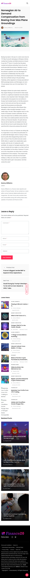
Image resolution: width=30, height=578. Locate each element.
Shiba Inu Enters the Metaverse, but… (17, 368)
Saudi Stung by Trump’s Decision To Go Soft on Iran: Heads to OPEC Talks (15, 286)
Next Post (6, 280)
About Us (15, 545)
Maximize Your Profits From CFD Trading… (19, 391)
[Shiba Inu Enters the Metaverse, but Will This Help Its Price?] (5, 368)
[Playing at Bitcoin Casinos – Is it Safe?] (5, 305)
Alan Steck (15, 329)
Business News (15, 364)
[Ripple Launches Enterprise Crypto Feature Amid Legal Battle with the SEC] (5, 379)
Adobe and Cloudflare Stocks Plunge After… (18, 403)
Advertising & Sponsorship (8, 547)
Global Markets (15, 301)
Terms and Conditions (6, 545)
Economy (13, 355)
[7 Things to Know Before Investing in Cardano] (5, 335)
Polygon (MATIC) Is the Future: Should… (18, 326)
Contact (12, 549)
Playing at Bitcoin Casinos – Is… (20, 305)
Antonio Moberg (16, 308)
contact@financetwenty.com (8, 566)
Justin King (15, 362)
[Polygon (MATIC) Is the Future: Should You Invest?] (5, 326)
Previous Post (10, 267)
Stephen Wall (16, 371)
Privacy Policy (5, 549)
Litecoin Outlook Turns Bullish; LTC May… (18, 347)
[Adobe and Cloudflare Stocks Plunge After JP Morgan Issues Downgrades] (5, 407)
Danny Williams (6, 183)
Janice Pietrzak (16, 350)
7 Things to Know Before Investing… (18, 335)
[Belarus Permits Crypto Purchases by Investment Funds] (5, 358)
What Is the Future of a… (18, 315)
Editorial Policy (19, 547)
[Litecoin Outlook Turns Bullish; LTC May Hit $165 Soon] (5, 347)
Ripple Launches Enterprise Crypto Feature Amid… (19, 379)
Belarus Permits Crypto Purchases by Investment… (19, 358)
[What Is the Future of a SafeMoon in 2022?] (5, 316)
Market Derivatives (16, 313)
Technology (14, 387)
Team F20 (18, 549)
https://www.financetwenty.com (14, 564)
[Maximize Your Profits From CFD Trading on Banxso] (5, 392)
